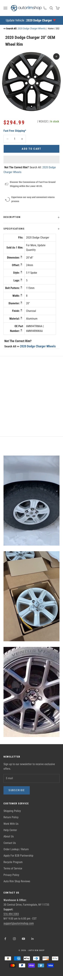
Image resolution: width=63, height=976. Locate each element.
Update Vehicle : (29, 20)
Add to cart (31, 148)
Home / (52, 28)
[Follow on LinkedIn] (32, 938)
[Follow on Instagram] (14, 938)
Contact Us (10, 843)
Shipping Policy (12, 811)
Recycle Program (13, 862)
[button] (31, 159)
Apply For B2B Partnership (18, 855)
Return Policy (11, 817)
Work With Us (11, 823)
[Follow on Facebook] (5, 938)
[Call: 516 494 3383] (45, 8)
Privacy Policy (11, 875)
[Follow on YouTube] (23, 938)
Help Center (10, 830)
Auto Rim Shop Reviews (17, 881)
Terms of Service (13, 868)
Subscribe (17, 790)
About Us (9, 836)
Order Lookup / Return (16, 849)
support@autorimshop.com (19, 923)
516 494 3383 (11, 914)
